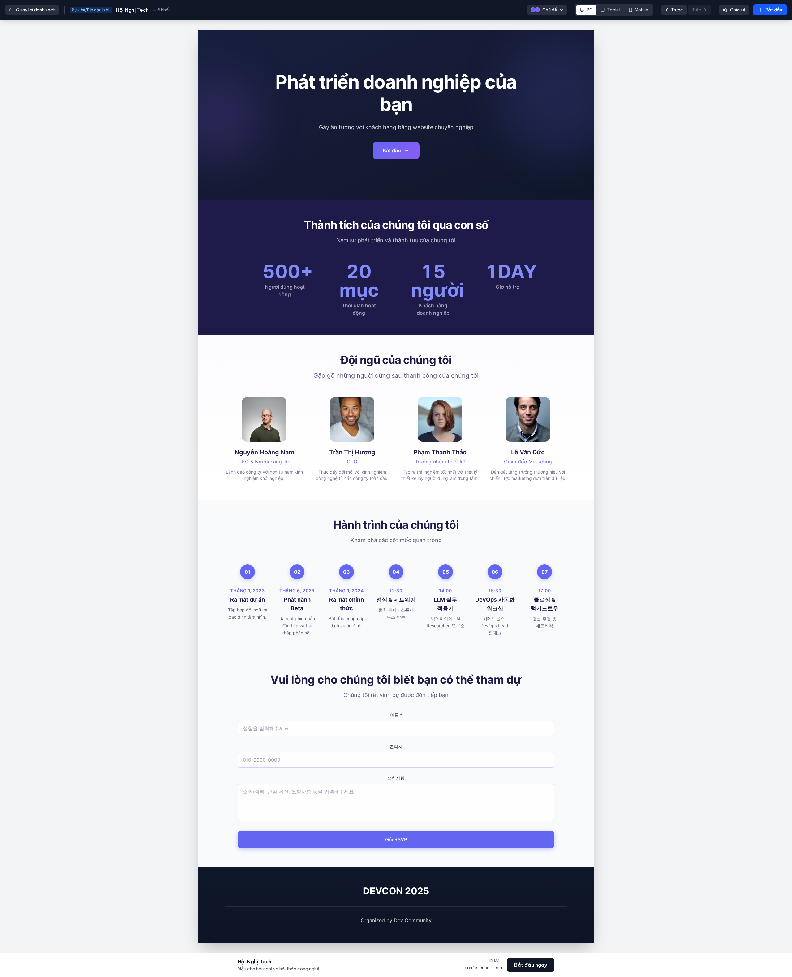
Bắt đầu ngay (530, 965)
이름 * (396, 714)
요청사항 (396, 778)
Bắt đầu (392, 150)
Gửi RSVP (396, 839)
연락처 (396, 746)
